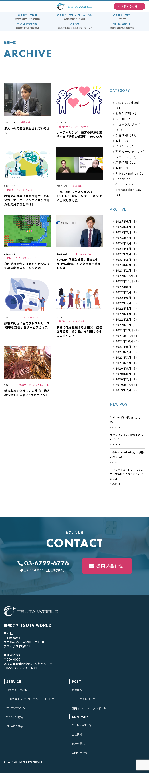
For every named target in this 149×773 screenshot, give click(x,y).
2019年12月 (124, 384)
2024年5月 (123, 243)
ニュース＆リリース (83, 699)
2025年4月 (123, 227)
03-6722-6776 (46, 563)
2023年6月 (123, 265)
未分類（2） (124, 119)
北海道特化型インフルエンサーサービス (30, 699)
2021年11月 (124, 335)
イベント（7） (125, 146)
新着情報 (77, 690)
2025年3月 (123, 232)
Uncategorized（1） (127, 105)
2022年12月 (124, 276)
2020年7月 (123, 379)
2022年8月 (123, 286)
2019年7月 (123, 390)
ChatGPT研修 (14, 726)
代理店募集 (78, 743)
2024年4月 (123, 248)
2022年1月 (123, 325)
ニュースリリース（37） (128, 127)
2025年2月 (123, 237)
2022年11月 (124, 281)
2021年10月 (124, 341)
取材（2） (122, 140)
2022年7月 (123, 292)
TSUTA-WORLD (122, 25)
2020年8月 (123, 374)
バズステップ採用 (27, 16)
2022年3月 (123, 314)
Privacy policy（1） (130, 173)
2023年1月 (123, 270)
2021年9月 (123, 346)
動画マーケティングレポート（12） (129, 154)
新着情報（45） (126, 135)
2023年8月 (123, 259)
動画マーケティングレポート (89, 708)
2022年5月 (123, 303)
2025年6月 (123, 221)
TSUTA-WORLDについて (86, 725)
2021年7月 (123, 352)
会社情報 (77, 734)
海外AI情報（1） (127, 113)
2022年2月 (123, 319)
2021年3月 (123, 357)
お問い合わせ (109, 565)
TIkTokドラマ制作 (27, 25)
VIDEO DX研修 (14, 717)
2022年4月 (123, 308)
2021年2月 (123, 363)
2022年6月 (123, 297)
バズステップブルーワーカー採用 (74, 16)
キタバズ (74, 25)
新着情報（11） (126, 162)
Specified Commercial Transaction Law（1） (128, 187)
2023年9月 (123, 254)
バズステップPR (121, 16)
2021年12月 (124, 330)
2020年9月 (123, 368)
